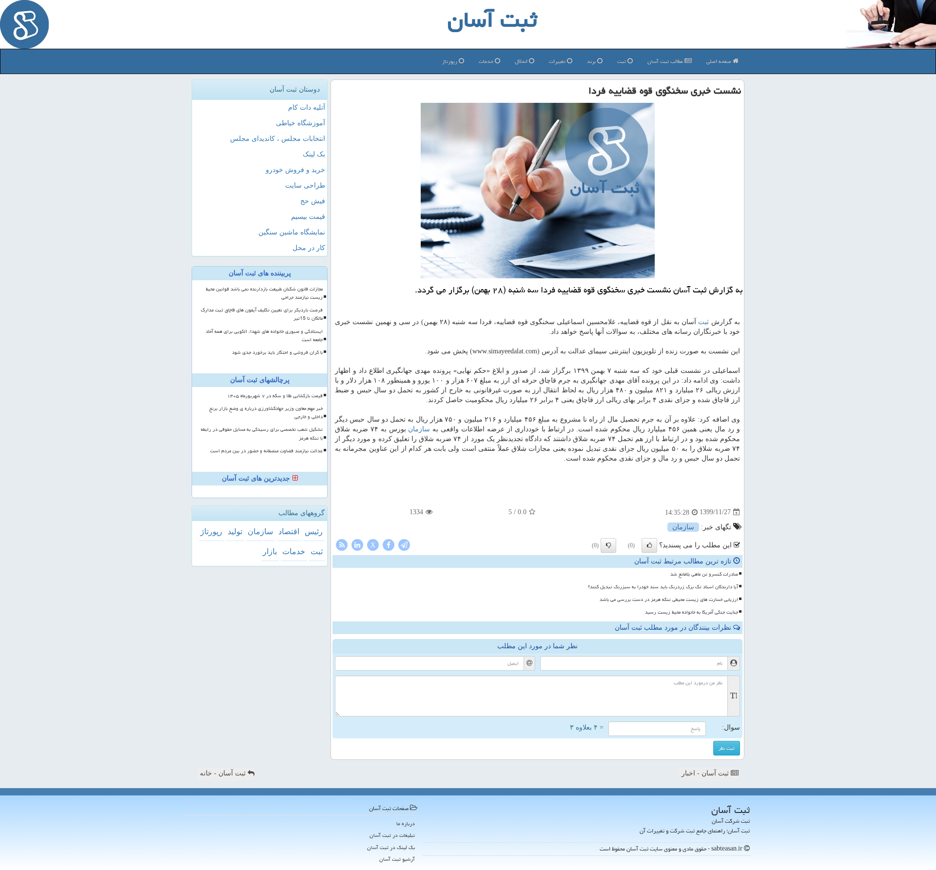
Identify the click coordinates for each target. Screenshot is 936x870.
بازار (270, 551)
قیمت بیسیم (308, 216)
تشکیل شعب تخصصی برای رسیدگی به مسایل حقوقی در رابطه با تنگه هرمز (262, 434)
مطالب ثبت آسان (665, 61)
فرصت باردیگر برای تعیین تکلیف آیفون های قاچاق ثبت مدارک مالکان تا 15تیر (262, 314)
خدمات (487, 61)
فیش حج (312, 201)
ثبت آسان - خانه (224, 773)
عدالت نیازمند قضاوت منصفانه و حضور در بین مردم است (266, 451)
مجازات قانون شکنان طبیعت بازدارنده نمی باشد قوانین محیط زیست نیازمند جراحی (264, 293)
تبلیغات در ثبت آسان (392, 835)
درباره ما (405, 823)
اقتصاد (288, 531)
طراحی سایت (305, 185)
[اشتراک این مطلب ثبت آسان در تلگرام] (404, 544)
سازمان (419, 429)
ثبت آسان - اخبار (706, 773)
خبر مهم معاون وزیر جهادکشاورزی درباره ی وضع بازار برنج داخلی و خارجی (266, 413)
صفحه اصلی (719, 61)
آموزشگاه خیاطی (300, 123)
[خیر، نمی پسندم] (608, 545)
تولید (235, 531)
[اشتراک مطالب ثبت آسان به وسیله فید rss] (342, 544)
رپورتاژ (450, 61)
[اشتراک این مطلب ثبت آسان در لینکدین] (357, 544)
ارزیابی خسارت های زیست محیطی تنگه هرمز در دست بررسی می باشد (669, 599)
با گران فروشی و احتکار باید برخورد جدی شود (277, 352)
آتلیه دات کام (306, 107)
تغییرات (558, 61)
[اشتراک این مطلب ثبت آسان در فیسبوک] (388, 544)
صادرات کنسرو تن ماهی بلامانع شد (704, 574)
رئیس (314, 531)
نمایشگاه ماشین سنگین (291, 232)
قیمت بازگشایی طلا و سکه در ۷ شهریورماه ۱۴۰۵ (275, 396)
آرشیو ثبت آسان (397, 859)
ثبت (622, 61)
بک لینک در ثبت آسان (391, 847)
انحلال (522, 61)
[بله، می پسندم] (649, 545)
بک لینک (314, 154)
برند (592, 61)
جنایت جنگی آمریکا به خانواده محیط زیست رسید (691, 612)
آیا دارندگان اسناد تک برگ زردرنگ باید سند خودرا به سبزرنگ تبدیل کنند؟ (663, 587)
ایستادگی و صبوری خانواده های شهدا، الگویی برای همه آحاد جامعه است (264, 336)
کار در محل (308, 247)
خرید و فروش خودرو (295, 170)
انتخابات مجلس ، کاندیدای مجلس (277, 138)
